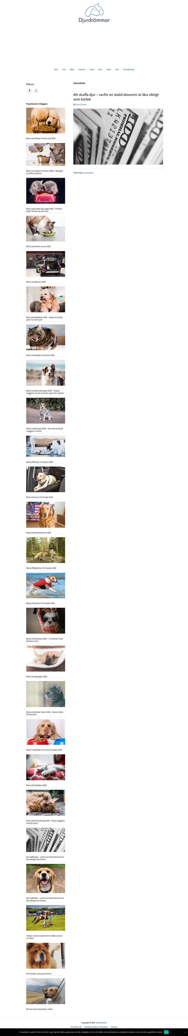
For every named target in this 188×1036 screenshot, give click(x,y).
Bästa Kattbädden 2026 (36, 785)
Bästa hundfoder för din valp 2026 (41, 138)
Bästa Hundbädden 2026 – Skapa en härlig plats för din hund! (44, 318)
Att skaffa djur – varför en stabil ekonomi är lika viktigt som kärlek (116, 97)
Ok (166, 1032)
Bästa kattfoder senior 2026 (38, 246)
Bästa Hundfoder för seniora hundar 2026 (44, 749)
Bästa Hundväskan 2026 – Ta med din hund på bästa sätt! (44, 639)
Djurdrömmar (101, 1022)
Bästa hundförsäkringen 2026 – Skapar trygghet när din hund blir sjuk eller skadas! (45, 391)
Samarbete (89, 172)
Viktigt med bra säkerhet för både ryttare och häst (44, 936)
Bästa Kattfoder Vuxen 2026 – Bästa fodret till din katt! (44, 713)
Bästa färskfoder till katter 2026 (40, 355)
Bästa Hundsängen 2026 (36, 676)
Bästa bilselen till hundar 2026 (39, 497)
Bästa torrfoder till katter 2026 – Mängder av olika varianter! (44, 172)
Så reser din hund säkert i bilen (39, 1009)
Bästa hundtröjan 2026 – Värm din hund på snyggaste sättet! (44, 429)
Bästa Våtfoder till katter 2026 (39, 462)
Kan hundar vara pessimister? (39, 973)
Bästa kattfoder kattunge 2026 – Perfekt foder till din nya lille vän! (44, 209)
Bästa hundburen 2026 (36, 282)
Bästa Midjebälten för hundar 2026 (41, 568)
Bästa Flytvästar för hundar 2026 (40, 603)
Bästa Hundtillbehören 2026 (38, 532)
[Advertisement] (94, 46)
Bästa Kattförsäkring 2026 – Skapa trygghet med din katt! (45, 821)
